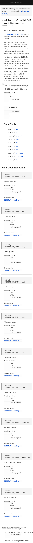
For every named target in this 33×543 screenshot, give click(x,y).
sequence (19, 153)
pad (17, 139)
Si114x (11, 25)
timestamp (20, 156)
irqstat (19, 136)
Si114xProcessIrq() (13, 200)
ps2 (17, 146)
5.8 (20, 11)
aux (17, 129)
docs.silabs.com (16, 3)
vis (17, 160)
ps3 (17, 149)
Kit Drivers (4, 25)
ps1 (17, 143)
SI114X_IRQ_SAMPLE (15, 34)
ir (17, 132)
